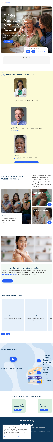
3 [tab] (42, 51)
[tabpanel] (26, 29)
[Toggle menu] (49, 3)
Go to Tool (17, 409)
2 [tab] (40, 51)
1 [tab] (38, 51)
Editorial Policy (41, 431)
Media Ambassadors (40, 427)
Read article (8, 38)
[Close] (29, 426)
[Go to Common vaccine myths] (49, 222)
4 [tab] (44, 51)
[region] (17, 432)
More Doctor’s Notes (26, 162)
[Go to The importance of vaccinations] (49, 204)
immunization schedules (9, 274)
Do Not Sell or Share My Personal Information (13, 436)
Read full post (18, 101)
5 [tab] (21, 334)
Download (6, 281)
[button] (13, 359)
